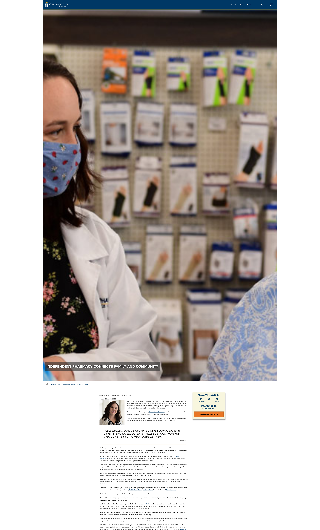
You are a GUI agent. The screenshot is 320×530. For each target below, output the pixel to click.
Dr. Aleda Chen (148, 490)
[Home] (47, 384)
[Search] (262, 5)
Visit (241, 5)
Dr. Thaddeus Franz (135, 490)
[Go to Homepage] (56, 7)
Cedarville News (55, 384)
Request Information (209, 414)
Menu (271, 6)
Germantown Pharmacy (156, 412)
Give (249, 5)
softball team (148, 504)
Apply (233, 5)
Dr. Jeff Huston (171, 490)
